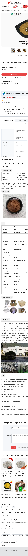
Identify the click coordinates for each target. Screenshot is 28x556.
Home (2, 10)
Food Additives (18, 510)
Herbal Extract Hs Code (20, 528)
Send (14, 447)
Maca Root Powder (15, 539)
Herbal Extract (23, 10)
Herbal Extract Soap (7, 528)
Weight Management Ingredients (8, 515)
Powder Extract (6, 535)
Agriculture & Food (9, 10)
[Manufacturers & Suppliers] (14, 2)
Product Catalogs (22, 507)
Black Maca (5, 539)
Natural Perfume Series (20, 512)
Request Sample (24, 77)
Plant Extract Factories (17, 535)
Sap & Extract (16, 10)
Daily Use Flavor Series (6, 512)
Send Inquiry (14, 74)
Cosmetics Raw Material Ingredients (9, 510)
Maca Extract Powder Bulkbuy (9, 542)
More (2, 545)
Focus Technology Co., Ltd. (18, 550)
